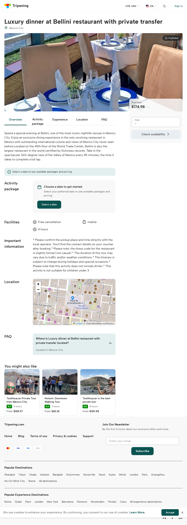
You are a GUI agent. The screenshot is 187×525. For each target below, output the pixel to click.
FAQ (104, 119)
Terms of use (38, 436)
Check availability (153, 134)
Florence (82, 501)
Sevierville (89, 474)
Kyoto (112, 474)
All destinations (48, 481)
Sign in (179, 6)
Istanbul (44, 474)
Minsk (122, 474)
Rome (31, 481)
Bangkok (58, 474)
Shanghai (9, 474)
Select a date (49, 204)
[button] (72, 298)
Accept (170, 512)
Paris (145, 474)
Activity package (37, 121)
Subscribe (142, 451)
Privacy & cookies (65, 436)
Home (8, 436)
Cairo (123, 501)
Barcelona (67, 501)
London (134, 474)
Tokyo (22, 474)
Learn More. (137, 512)
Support (88, 436)
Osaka (32, 474)
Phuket (112, 501)
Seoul (102, 474)
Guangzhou (158, 474)
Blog (21, 436)
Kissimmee (73, 474)
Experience (60, 119)
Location (82, 119)
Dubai (18, 501)
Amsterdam (97, 501)
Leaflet (78, 323)
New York (52, 501)
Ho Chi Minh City (14, 481)
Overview (15, 119)
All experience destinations (146, 501)
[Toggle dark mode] (164, 6)
